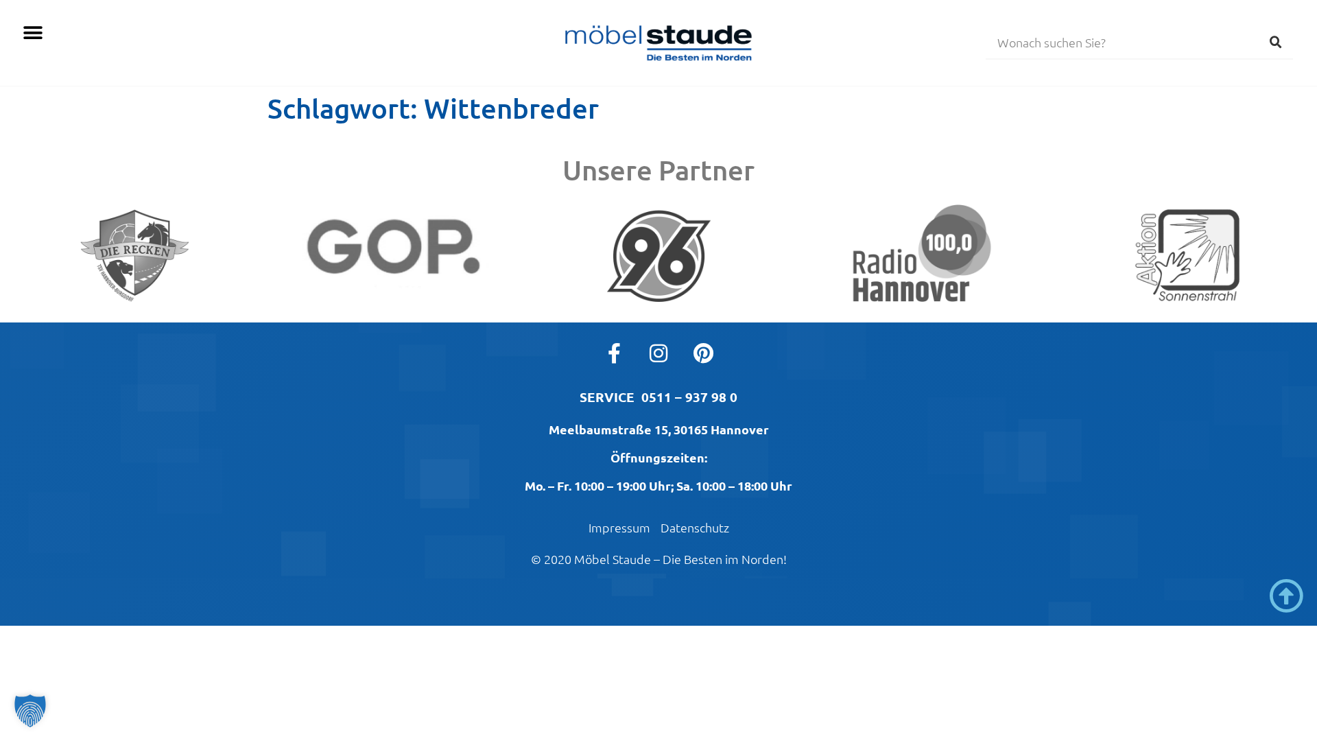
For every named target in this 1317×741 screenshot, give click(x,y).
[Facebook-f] (613, 353)
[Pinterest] (703, 353)
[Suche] (1276, 41)
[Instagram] (658, 353)
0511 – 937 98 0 (689, 396)
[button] (32, 32)
